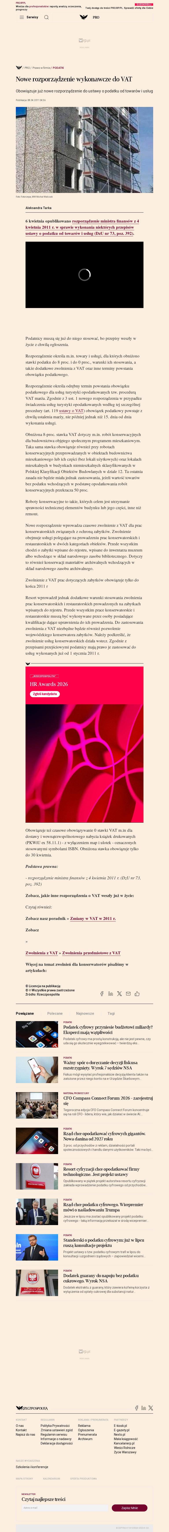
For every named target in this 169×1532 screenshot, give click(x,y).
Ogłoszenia (86, 1430)
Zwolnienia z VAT (42, 953)
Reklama (84, 1425)
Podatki (58, 67)
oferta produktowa (83, 1478)
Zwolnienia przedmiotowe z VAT (91, 953)
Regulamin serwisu (54, 1434)
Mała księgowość (126, 1439)
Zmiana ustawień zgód (57, 1430)
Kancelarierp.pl (124, 1443)
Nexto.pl (119, 1434)
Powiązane (25, 1013)
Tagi (111, 1013)
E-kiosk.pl (120, 1425)
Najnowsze (85, 1013)
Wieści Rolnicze (124, 1448)
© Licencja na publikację (43, 986)
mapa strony (24, 1478)
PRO (96, 17)
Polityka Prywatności (55, 1425)
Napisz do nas (25, 1434)
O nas (20, 1425)
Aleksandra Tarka (38, 208)
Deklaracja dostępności (57, 1443)
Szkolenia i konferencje (32, 1467)
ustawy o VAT (71, 410)
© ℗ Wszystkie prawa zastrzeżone (50, 990)
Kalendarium (51, 1478)
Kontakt (21, 1430)
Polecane (55, 1013)
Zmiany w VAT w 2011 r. (93, 918)
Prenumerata (87, 1434)
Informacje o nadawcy (56, 1439)
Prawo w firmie (41, 67)
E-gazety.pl (121, 1430)
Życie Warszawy (125, 1452)
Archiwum (85, 1439)
